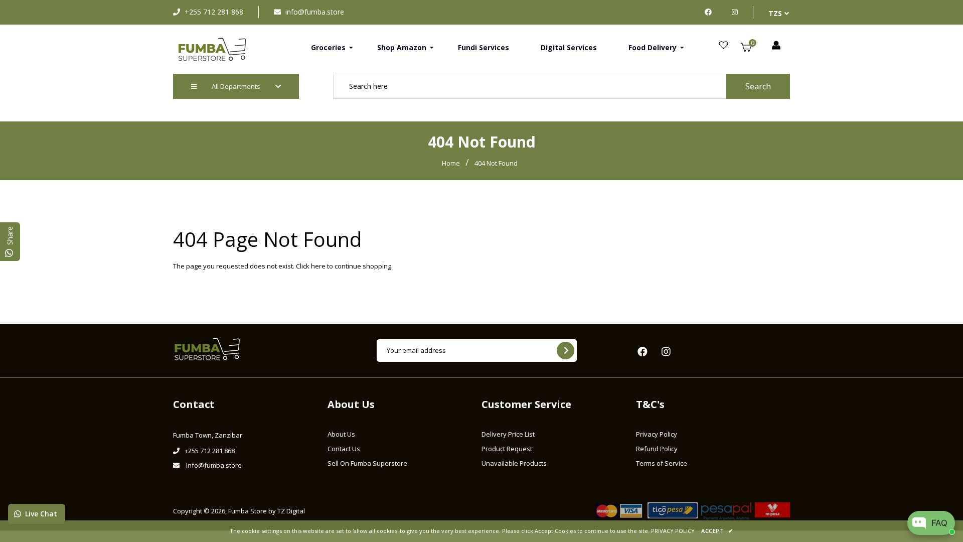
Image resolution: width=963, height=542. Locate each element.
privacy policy (673, 530)
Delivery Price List (508, 434)
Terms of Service (661, 463)
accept (717, 530)
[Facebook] (711, 12)
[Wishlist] (723, 45)
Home (451, 163)
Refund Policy (657, 448)
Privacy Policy (656, 434)
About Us (341, 434)
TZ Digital (291, 510)
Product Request (507, 448)
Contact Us (344, 448)
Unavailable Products (514, 463)
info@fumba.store (314, 12)
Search (758, 86)
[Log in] (776, 45)
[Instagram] (735, 12)
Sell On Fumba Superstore (367, 463)
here (318, 265)
